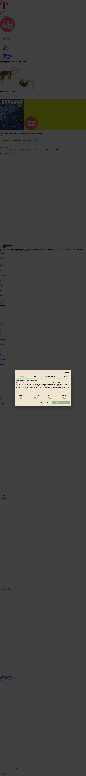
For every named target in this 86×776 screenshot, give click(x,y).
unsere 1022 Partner (24, 382)
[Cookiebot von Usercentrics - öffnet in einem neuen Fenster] (64, 372)
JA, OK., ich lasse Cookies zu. (61, 402)
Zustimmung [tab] (22, 376)
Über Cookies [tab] (64, 376)
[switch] (36, 398)
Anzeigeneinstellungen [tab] (50, 376)
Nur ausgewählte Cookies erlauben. (43, 402)
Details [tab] (35, 376)
